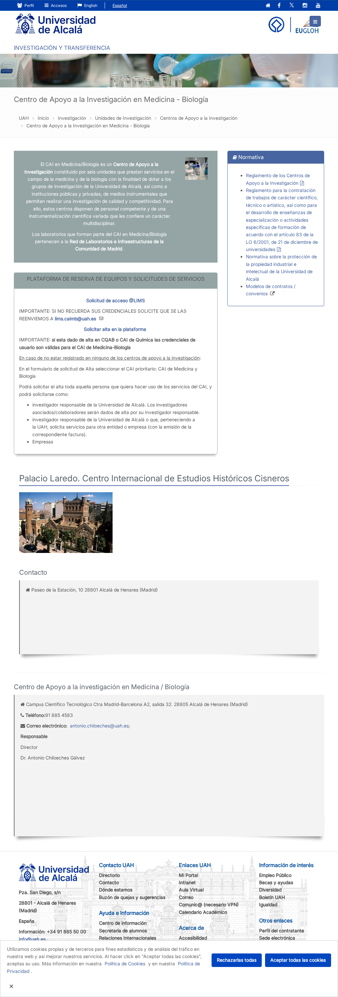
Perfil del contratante (281, 930)
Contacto (109, 882)
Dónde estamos (115, 889)
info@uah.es (32, 939)
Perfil (28, 5)
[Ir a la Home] (55, 24)
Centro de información (123, 923)
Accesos (58, 5)
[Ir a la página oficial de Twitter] (291, 5)
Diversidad (270, 889)
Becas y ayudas (276, 882)
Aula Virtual (191, 889)
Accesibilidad (193, 938)
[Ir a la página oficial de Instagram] (305, 5)
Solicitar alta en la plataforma (115, 329)
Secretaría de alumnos (123, 930)
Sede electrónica (277, 938)
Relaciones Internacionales (127, 938)
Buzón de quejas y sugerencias (132, 897)
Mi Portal (188, 875)
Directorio (109, 875)
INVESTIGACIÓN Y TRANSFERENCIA (62, 48)
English (90, 5)
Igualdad (268, 904)
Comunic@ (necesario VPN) (209, 904)
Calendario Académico (203, 912)
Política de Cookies (125, 963)
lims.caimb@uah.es (75, 318)
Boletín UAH (272, 897)
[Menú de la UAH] (315, 21)
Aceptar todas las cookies (298, 960)
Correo (186, 897)
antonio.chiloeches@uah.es (99, 725)
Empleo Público (275, 875)
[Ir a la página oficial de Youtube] (318, 5)
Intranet (187, 882)
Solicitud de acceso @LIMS (115, 300)
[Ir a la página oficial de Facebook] (279, 5)
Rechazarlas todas (236, 960)
